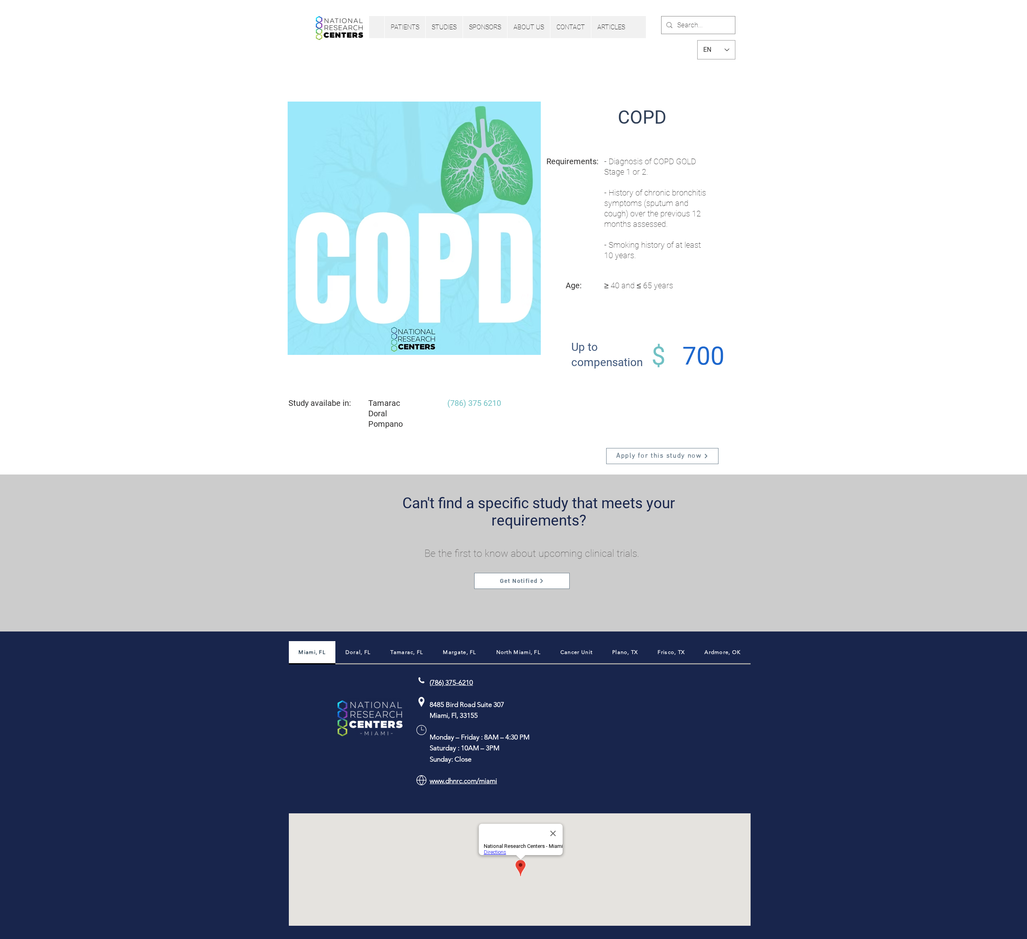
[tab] (312, 652)
